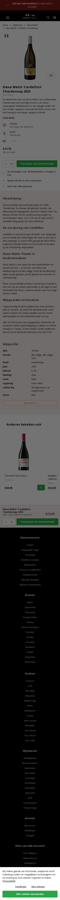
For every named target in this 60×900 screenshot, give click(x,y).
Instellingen (20, 886)
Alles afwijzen (38, 886)
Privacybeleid (8, 881)
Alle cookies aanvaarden (30, 894)
